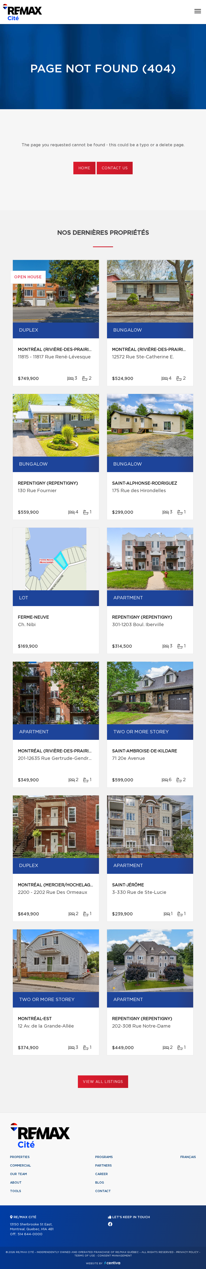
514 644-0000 (30, 1234)
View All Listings (103, 1082)
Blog (99, 1182)
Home (84, 168)
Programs (104, 1157)
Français (188, 1157)
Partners (103, 1165)
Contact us (115, 168)
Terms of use (84, 1255)
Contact (103, 1191)
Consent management (114, 1255)
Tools (15, 1191)
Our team (18, 1174)
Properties (20, 1157)
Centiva (112, 1262)
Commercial (20, 1165)
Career (101, 1174)
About (16, 1182)
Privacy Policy (187, 1252)
